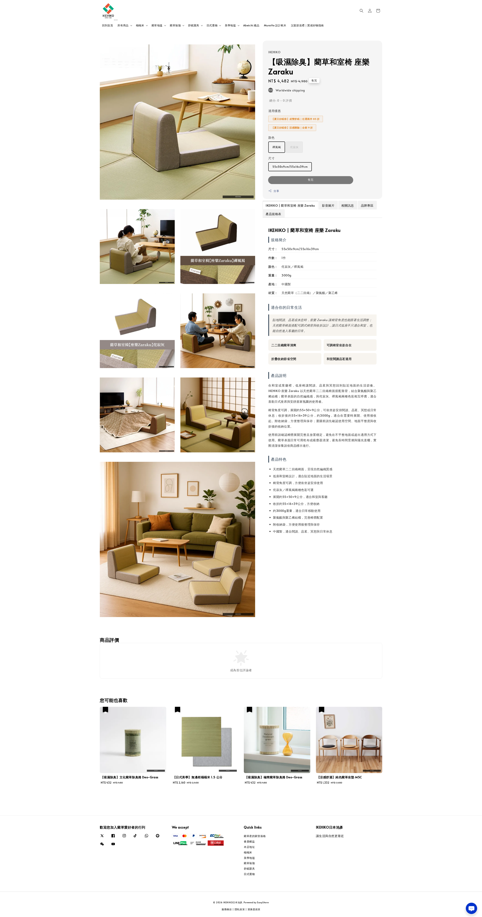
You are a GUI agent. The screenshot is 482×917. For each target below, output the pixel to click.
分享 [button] (276, 191)
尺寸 (271, 158)
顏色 (271, 137)
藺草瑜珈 (175, 25)
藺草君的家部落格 (255, 836)
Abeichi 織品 (251, 25)
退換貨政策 (254, 909)
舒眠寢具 (193, 25)
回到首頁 (107, 25)
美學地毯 (230, 25)
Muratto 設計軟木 (275, 25)
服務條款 (227, 909)
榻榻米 (140, 25)
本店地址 (249, 847)
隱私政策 (240, 909)
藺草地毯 (157, 25)
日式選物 (212, 25)
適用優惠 (274, 111)
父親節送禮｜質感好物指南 (307, 25)
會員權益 (249, 841)
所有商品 (122, 25)
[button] (361, 11)
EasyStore (263, 902)
